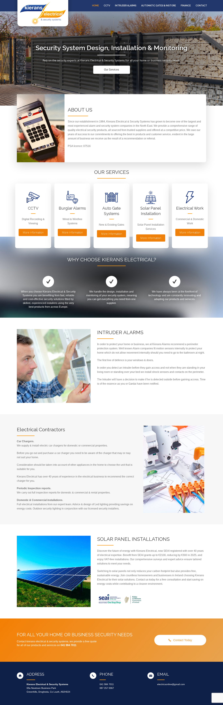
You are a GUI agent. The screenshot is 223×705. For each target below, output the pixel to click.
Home (95, 5)
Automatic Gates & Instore (158, 5)
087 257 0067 (107, 688)
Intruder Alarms (125, 5)
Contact (201, 5)
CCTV (107, 5)
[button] (111, 70)
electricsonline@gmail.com (171, 684)
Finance (186, 5)
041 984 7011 (107, 684)
